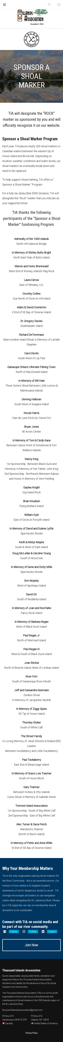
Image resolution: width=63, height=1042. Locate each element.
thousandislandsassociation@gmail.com (22, 1010)
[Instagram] (23, 931)
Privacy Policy (32, 1033)
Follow (14, 931)
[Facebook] (4, 931)
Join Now (31, 945)
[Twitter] (43, 931)
